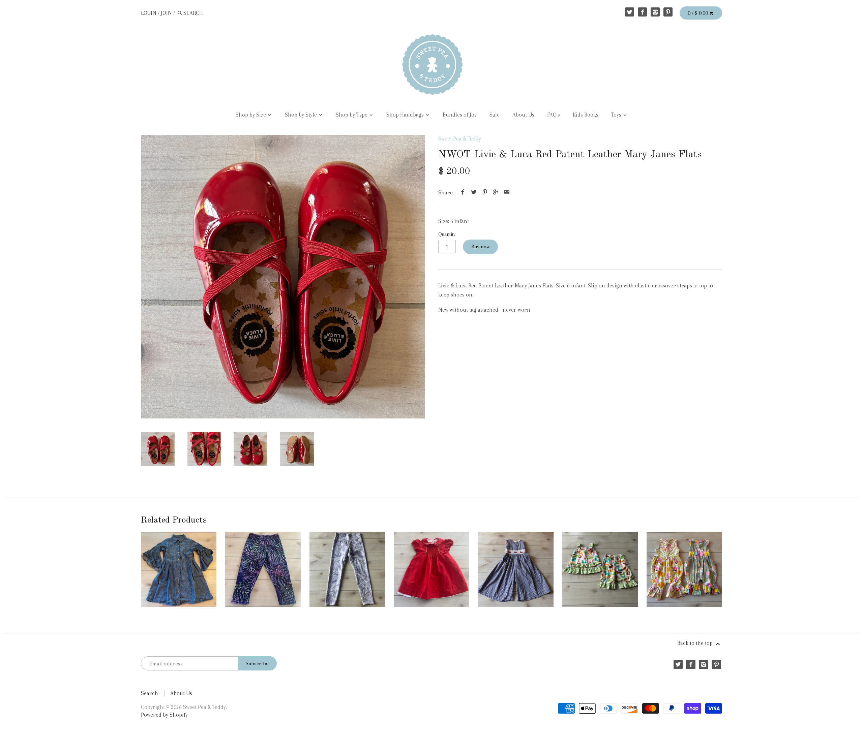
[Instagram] (655, 12)
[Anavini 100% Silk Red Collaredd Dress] (431, 569)
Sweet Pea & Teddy (459, 138)
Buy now (480, 247)
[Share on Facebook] (463, 192)
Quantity (446, 234)
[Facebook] (642, 12)
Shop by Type (352, 115)
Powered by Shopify (164, 715)
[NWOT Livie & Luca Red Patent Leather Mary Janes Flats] (283, 276)
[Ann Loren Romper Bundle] (684, 569)
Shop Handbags (405, 115)
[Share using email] (506, 192)
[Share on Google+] (496, 192)
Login (148, 13)
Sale (494, 115)
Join (166, 13)
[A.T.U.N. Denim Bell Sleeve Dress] (178, 569)
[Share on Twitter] (474, 192)
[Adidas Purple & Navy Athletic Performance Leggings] (263, 569)
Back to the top (695, 643)
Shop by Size (251, 115)
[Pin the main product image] (484, 192)
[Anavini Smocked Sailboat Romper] (516, 569)
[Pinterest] (668, 12)
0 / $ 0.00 (698, 13)
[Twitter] (629, 12)
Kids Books (585, 115)
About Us (523, 115)
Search (149, 693)
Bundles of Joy (460, 115)
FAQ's (553, 115)
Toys (617, 115)
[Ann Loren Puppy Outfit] (600, 569)
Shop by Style (301, 115)
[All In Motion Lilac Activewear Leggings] (347, 569)
